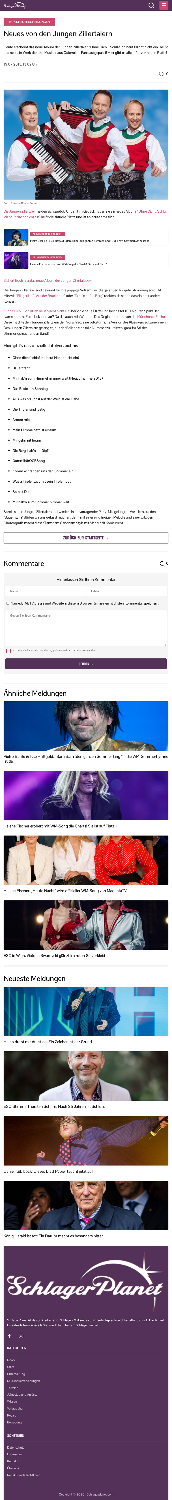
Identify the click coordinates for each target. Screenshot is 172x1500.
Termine (12, 1388)
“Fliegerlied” (25, 295)
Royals (11, 1415)
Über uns (13, 1468)
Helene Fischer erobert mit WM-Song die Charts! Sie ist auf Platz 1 (68, 264)
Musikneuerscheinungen (29, 22)
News (11, 1360)
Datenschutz (15, 1447)
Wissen (12, 1401)
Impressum (14, 1454)
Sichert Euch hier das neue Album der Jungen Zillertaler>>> (48, 280)
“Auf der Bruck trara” (50, 295)
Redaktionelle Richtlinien (23, 1475)
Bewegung (14, 1422)
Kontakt (12, 1461)
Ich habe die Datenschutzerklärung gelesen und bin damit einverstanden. (54, 650)
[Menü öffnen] (163, 5)
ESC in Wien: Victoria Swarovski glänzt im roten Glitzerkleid (54, 955)
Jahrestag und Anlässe (22, 1394)
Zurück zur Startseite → (86, 538)
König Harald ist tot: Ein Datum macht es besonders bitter (53, 1236)
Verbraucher (15, 1408)
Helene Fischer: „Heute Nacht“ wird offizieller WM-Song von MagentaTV (65, 890)
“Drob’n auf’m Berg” (88, 295)
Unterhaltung (16, 1374)
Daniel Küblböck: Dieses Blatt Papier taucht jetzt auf (48, 1171)
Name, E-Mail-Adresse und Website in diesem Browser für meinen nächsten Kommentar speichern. (85, 603)
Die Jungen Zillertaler (19, 211)
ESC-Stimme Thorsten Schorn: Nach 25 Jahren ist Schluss (54, 1106)
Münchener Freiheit (152, 316)
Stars (10, 1367)
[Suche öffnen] (151, 5)
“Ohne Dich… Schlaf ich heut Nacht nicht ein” (37, 311)
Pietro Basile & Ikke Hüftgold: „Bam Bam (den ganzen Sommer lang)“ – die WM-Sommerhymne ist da (89, 241)
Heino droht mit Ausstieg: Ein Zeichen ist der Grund (48, 1041)
